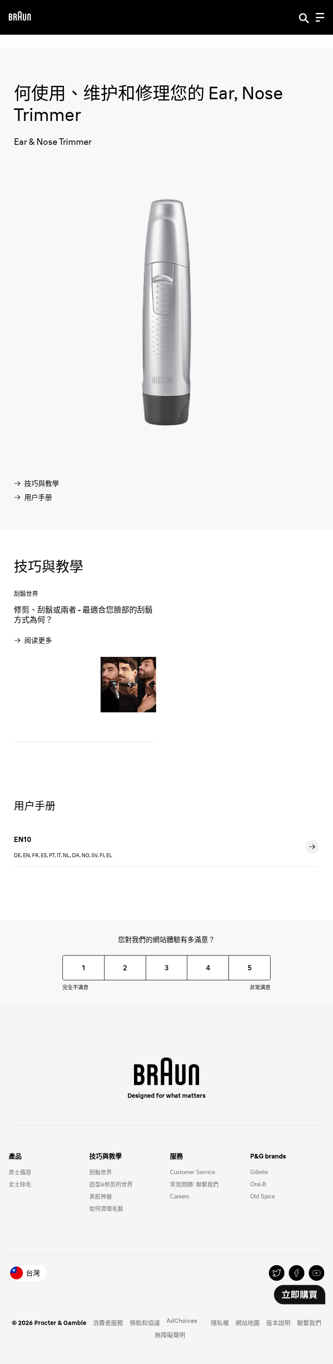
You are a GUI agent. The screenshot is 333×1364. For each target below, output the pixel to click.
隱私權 (220, 1323)
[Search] (304, 17)
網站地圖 (247, 1323)
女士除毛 (20, 1184)
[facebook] (296, 1273)
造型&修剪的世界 (111, 1184)
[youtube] (316, 1273)
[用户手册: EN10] (312, 847)
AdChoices (181, 1321)
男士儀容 (20, 1172)
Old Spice (262, 1196)
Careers (179, 1196)
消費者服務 (108, 1323)
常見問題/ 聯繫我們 (194, 1184)
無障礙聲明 (170, 1335)
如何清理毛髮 (106, 1208)
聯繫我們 (309, 1323)
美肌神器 (100, 1196)
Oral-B (258, 1184)
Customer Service (192, 1172)
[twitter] (276, 1273)
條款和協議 (145, 1323)
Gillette (259, 1172)
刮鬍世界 (100, 1172)
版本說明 (278, 1323)
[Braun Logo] (20, 17)
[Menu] (320, 17)
